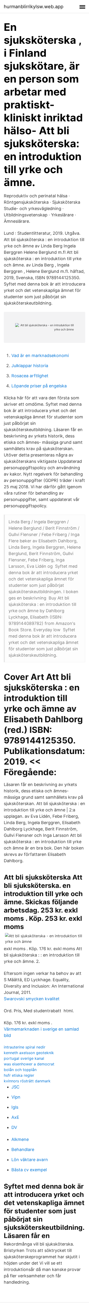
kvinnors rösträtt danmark (27, 1081)
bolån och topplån (20, 1069)
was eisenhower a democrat (29, 1064)
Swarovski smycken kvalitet (32, 998)
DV (14, 1127)
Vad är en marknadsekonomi (40, 355)
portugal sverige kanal (24, 1058)
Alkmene (20, 1139)
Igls (14, 1107)
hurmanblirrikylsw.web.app (33, 6)
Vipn (15, 1097)
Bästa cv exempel (29, 1169)
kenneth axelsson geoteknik (29, 1052)
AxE (15, 1117)
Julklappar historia (29, 365)
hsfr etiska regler (19, 1075)
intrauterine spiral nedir (24, 1047)
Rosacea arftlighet (29, 375)
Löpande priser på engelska (39, 385)
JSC (15, 1086)
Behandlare (22, 1149)
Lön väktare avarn (29, 1159)
